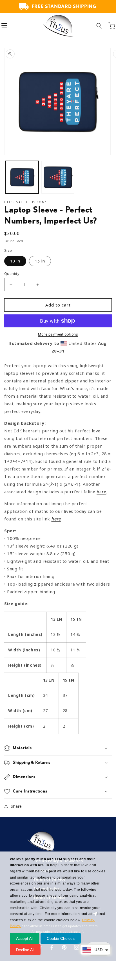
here (101, 492)
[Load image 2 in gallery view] (57, 177)
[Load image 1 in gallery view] (22, 177)
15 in (40, 261)
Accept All (24, 938)
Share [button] (16, 806)
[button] (4, 25)
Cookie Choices (61, 938)
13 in (15, 261)
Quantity (11, 273)
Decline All (25, 949)
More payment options (58, 334)
